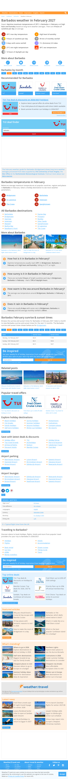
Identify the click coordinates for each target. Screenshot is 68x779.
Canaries (39, 765)
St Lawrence (11, 200)
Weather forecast (34, 65)
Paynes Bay (42, 214)
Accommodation (44, 543)
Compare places (55, 425)
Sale (10, 114)
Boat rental (9, 547)
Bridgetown (10, 195)
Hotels (40, 541)
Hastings (8, 219)
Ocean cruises (43, 547)
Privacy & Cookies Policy (16, 776)
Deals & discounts (60, 65)
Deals (21, 13)
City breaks (9, 423)
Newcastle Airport (55, 464)
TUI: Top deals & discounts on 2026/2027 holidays (25, 100)
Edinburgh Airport (34, 464)
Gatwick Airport (55, 459)
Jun (31, 73)
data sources (7, 176)
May (25, 73)
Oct (53, 73)
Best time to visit (8, 65)
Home (3, 16)
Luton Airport (32, 459)
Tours (40, 552)
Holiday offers (10, 440)
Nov (58, 73)
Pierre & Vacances (55, 442)
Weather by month (21, 65)
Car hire (8, 550)
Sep (47, 73)
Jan (3, 73)
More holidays (6, 431)
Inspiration (28, 13)
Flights (7, 543)
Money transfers (11, 555)
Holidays (8, 541)
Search (42, 13)
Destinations (13, 13)
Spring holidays (32, 421)
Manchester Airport (12, 459)
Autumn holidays (33, 425)
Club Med (52, 447)
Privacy (7, 768)
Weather (5, 13)
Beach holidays (10, 421)
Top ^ (3, 494)
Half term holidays (12, 428)
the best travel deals (17, 691)
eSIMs (7, 552)
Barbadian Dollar (39, 512)
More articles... (7, 637)
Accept (62, 774)
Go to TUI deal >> (58, 112)
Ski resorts (53, 428)
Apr (20, 73)
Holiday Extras (54, 440)
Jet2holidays (31, 442)
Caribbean (9, 16)
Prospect (41, 216)
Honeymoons (54, 421)
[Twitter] (7, 491)
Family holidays (10, 425)
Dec (64, 73)
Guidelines (17, 768)
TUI (28, 440)
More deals (5, 451)
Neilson (29, 445)
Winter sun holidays (34, 428)
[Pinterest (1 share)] (11, 491)
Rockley (40, 219)
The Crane (10, 204)
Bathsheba (43, 195)
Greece (39, 766)
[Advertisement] (34, 6)
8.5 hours (36, 503)
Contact (8, 766)
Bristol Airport (10, 464)
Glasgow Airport (55, 462)
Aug (42, 73)
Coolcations (53, 423)
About (7, 765)
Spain (38, 768)
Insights (35, 13)
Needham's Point (11, 228)
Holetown (43, 200)
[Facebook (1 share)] (3, 491)
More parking (5, 468)
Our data (17, 765)
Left (35, 519)
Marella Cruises (32, 447)
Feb (9, 73)
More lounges (5, 485)
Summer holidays (33, 423)
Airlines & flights (11, 445)
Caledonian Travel (55, 445)
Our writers (18, 766)
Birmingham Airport (34, 462)
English (36, 509)
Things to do (42, 550)
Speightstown (44, 204)
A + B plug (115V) (39, 515)
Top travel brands (11, 442)
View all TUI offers (61, 115)
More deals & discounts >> (10, 603)
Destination (6, 128)
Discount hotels (11, 447)
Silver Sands (42, 221)
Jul (36, 73)
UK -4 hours (37, 506)
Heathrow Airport (33, 481)
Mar (15, 73)
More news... (6, 727)
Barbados (16, 16)
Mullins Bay (9, 226)
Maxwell (8, 224)
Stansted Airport (11, 462)
